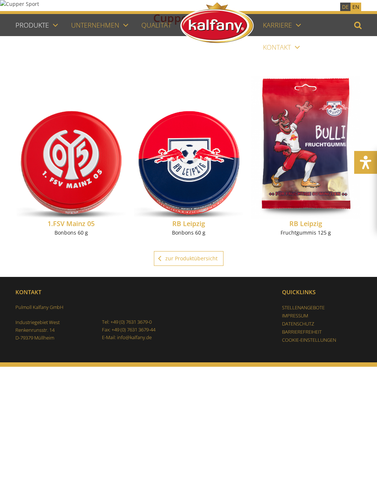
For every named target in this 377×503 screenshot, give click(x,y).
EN (355, 6)
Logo (221, 42)
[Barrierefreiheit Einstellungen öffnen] (365, 162)
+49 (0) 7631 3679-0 (131, 322)
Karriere (277, 25)
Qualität (156, 25)
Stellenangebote (303, 307)
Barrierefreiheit (302, 331)
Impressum (295, 315)
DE (345, 6)
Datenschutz (298, 323)
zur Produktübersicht (191, 258)
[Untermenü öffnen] (55, 24)
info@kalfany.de (134, 337)
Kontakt (277, 47)
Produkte (32, 25)
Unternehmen (95, 25)
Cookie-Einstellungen (309, 340)
